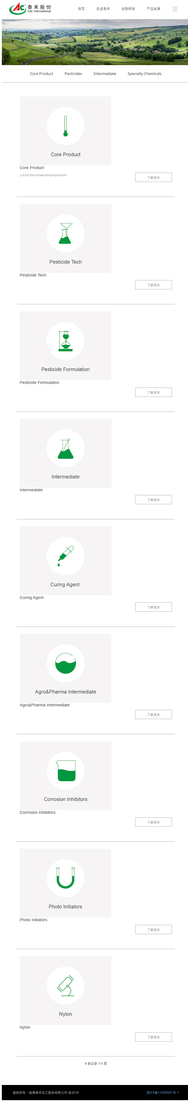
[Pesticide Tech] (96, 238)
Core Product (41, 73)
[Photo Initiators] (96, 883)
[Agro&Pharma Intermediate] (96, 668)
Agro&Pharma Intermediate (45, 705)
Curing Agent (32, 597)
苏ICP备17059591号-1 (163, 1092)
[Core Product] (96, 130)
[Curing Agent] (96, 560)
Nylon (25, 1027)
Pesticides (73, 73)
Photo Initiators (33, 920)
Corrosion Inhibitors (37, 812)
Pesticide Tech (33, 275)
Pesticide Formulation (39, 382)
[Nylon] (96, 990)
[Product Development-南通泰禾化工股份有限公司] (30, 8)
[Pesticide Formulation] (96, 345)
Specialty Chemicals (145, 73)
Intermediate (105, 73)
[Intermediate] (96, 453)
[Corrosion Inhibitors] (96, 775)
